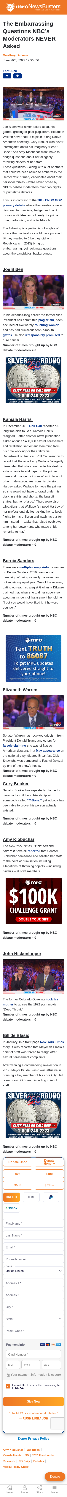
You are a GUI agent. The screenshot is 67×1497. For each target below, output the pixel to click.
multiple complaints (34, 567)
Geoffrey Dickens (15, 55)
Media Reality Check (16, 1466)
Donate (55, 1476)
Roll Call (35, 426)
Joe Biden (33, 1449)
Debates (38, 1461)
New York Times (52, 1042)
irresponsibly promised (42, 335)
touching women (47, 325)
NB (27, 1455)
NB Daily (24, 1461)
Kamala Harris (12, 1455)
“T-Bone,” (34, 800)
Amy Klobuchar (13, 1449)
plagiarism (46, 320)
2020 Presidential (43, 1455)
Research (9, 1461)
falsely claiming (14, 745)
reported (34, 851)
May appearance (48, 750)
